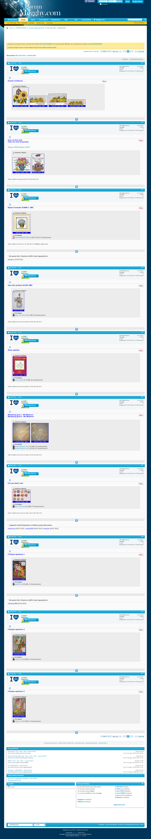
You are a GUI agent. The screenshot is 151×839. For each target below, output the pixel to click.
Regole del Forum (119, 805)
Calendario (24, 23)
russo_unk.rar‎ (19, 380)
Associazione (86, 20)
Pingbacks (81, 799)
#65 (142, 332)
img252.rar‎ (18, 659)
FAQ (18, 23)
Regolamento (55, 20)
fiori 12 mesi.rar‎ (20, 506)
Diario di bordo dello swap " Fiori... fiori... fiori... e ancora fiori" (27, 756)
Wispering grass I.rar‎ (21, 446)
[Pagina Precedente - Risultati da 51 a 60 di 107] (120, 51)
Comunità (31, 23)
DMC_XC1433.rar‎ (20, 315)
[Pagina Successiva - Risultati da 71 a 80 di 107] (135, 51)
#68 (142, 536)
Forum (23, 20)
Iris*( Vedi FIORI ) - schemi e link (17, 765)
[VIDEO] (122, 793)
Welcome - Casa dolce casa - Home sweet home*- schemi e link (86, 743)
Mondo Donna (12, 20)
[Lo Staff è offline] (14, 69)
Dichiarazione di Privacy (131, 824)
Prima (116, 51)
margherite (18, 778)
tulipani (35, 778)
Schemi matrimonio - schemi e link (55, 743)
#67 (142, 465)
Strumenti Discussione (136, 59)
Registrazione (137, 1)
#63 (142, 189)
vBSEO (81, 836)
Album (33, 20)
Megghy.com (100, 20)
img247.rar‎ (18, 721)
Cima (141, 824)
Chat (76, 20)
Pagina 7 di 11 (106, 51)
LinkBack (124, 59)
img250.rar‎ (18, 584)
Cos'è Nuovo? (43, 20)
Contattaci (101, 824)
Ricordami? (104, 4)
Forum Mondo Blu (111, 824)
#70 (142, 673)
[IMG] (122, 791)
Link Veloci (50, 23)
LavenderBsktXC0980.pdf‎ (23, 237)
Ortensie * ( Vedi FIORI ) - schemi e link (20, 770)
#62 (142, 122)
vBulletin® (75, 832)
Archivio (120, 824)
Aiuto (127, 1)
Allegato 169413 (24, 147)
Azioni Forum (40, 23)
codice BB (119, 787)
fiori (12, 778)
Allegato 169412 (13, 147)
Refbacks (80, 802)
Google (12, 787)
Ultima (140, 51)
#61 (142, 63)
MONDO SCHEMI (21, 28)
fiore (9, 778)
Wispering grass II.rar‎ (21, 448)
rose (30, 778)
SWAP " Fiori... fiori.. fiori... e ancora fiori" (21, 761)
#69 (142, 611)
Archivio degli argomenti (36, 28)
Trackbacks (118, 797)
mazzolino (25, 778)
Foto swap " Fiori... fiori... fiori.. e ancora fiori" (22, 751)
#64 (142, 267)
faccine (119, 789)
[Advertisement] (49, 35)
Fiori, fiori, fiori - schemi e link (26, 56)
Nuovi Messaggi (11, 23)
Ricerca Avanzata (139, 22)
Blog (66, 20)
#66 (142, 397)
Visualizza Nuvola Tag (14, 780)
